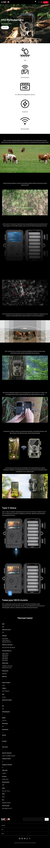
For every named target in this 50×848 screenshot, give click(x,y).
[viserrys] (22, 839)
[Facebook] (20, 839)
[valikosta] (2, 2)
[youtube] (25, 839)
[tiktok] (27, 839)
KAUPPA (45, 2)
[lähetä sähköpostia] (47, 819)
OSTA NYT (5, 27)
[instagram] (29, 839)
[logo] (6, 2)
